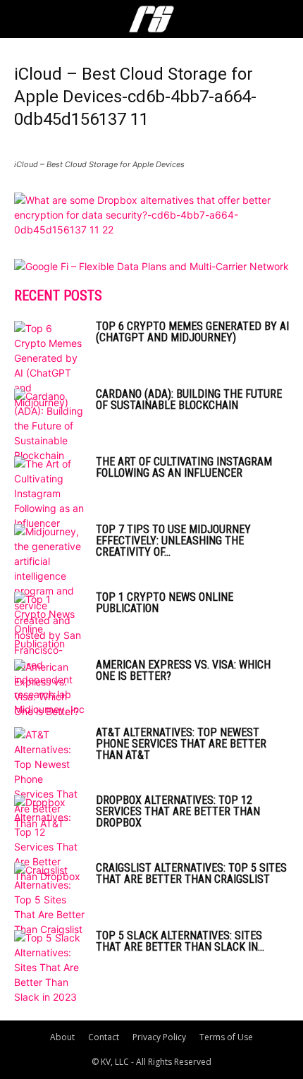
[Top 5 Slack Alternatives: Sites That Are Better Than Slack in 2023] (49, 967)
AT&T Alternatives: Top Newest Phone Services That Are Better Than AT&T (181, 744)
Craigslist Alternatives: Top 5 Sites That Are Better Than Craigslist (191, 873)
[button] (24, 19)
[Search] (283, 19)
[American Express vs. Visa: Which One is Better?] (49, 689)
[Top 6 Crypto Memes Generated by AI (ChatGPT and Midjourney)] (49, 365)
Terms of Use (226, 1037)
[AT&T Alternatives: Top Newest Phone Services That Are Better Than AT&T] (49, 779)
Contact (103, 1037)
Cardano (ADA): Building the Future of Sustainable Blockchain (189, 399)
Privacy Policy (159, 1037)
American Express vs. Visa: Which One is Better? (183, 670)
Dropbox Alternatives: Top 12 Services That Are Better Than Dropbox (178, 811)
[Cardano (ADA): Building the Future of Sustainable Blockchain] (49, 426)
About (62, 1037)
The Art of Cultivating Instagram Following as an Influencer (184, 467)
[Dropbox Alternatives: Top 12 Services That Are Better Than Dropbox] (49, 839)
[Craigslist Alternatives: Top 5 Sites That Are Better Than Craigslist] (49, 899)
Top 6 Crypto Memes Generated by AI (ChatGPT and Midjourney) (192, 331)
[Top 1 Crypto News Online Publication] (49, 621)
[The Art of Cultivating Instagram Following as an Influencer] (49, 493)
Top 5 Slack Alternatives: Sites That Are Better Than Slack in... (180, 941)
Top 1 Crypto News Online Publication (164, 602)
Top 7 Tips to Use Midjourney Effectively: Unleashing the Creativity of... (173, 541)
